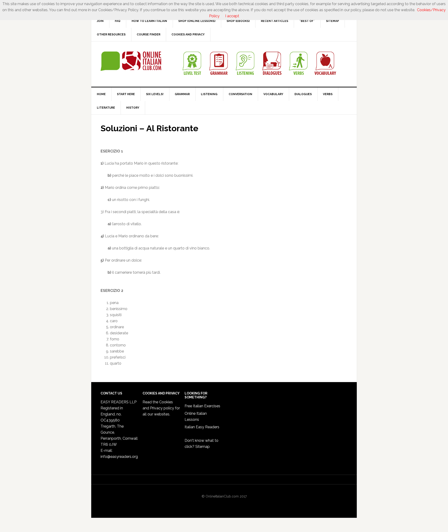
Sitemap (202, 446)
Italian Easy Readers (202, 427)
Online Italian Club (131, 61)
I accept (232, 16)
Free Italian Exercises (202, 406)
